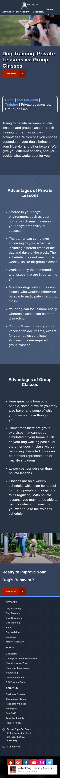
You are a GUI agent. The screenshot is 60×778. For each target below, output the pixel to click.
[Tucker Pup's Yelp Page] (10, 762)
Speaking (11, 637)
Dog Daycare (13, 613)
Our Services (27, 99)
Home (9, 99)
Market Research (15, 641)
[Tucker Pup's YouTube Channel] (34, 762)
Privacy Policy (13, 722)
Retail (9, 627)
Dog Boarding (13, 608)
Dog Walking (13, 632)
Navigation (8, 11)
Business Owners (15, 694)
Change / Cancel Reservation (22, 658)
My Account (22, 11)
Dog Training (13, 622)
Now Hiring (12, 672)
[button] (14, 73)
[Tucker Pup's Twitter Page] (49, 762)
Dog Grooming (14, 618)
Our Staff (11, 713)
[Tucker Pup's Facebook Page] (26, 762)
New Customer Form (17, 663)
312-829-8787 (14, 746)
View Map (12, 740)
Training (11, 104)
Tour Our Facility (15, 718)
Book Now (11, 653)
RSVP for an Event (16, 682)
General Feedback (16, 677)
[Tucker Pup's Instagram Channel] (41, 762)
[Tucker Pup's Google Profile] (18, 762)
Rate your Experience (17, 668)
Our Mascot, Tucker (16, 699)
